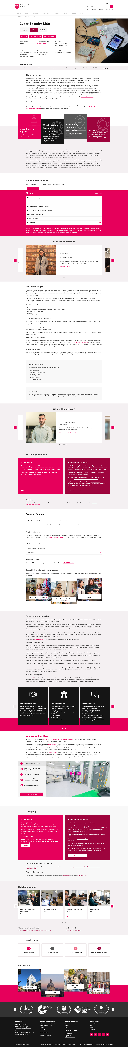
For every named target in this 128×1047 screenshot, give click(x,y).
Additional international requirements (78, 491)
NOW (66, 1027)
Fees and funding (71, 68)
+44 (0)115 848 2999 (21, 1024)
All (89, 9)
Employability (84, 68)
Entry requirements (56, 68)
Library (67, 1025)
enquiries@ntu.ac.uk (22, 1026)
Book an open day (36, 36)
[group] (38, 589)
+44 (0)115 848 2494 (68, 563)
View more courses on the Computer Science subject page (34, 930)
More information (42, 43)
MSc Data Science (94, 107)
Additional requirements (28, 491)
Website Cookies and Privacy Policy (104, 1044)
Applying (105, 68)
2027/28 (42, 30)
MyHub (92, 1027)
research (31, 678)
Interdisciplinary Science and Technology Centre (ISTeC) (58, 739)
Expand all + (98, 193)
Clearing (19, 13)
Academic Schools (95, 1024)
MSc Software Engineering (33, 108)
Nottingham (52, 752)
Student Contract (88, 1044)
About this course (25, 68)
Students (101, 3)
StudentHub (68, 1024)
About (81, 13)
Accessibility (57, 1044)
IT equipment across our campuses (57, 537)
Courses (94, 9)
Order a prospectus (70, 1037)
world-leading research (87, 97)
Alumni (74, 13)
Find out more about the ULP (34, 355)
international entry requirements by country (86, 479)
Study (26, 13)
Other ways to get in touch (23, 1028)
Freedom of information (69, 1044)
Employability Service (40, 639)
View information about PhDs (73, 930)
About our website (46, 1044)
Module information (40, 68)
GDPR (79, 1044)
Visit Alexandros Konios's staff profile (69, 433)
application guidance (82, 839)
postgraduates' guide (29, 831)
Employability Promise (26, 710)
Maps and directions (45, 1035)
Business (65, 13)
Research (101, 9)
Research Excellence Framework (79, 342)
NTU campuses (44, 1032)
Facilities (95, 68)
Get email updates (49, 36)
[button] (15, 260)
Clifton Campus (52, 744)
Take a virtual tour (32, 794)
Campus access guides (46, 1034)
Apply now (24, 36)
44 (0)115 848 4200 (82, 875)
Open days (68, 1035)
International (46, 13)
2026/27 (34, 30)
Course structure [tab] (33, 189)
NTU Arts (92, 1029)
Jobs (112, 3)
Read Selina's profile (64, 266)
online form (66, 875)
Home (18, 17)
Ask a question (69, 1033)
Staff (107, 3)
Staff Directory (109, 9)
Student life (36, 13)
